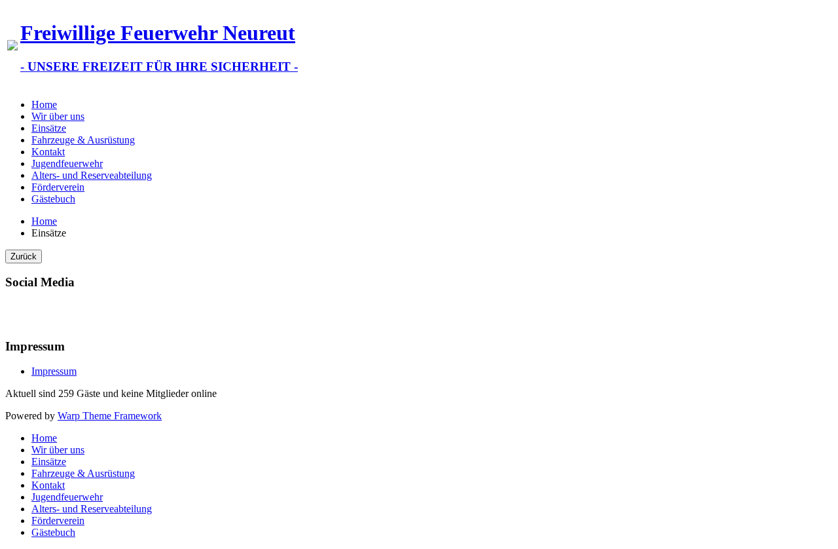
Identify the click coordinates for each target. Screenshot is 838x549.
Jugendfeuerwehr (67, 163)
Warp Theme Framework (110, 415)
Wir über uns (57, 116)
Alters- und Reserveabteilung (91, 175)
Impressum (54, 371)
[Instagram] (66, 313)
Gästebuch (53, 198)
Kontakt (48, 151)
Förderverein (57, 187)
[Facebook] (16, 313)
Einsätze (48, 128)
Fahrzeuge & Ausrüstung (83, 139)
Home (44, 104)
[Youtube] (41, 313)
